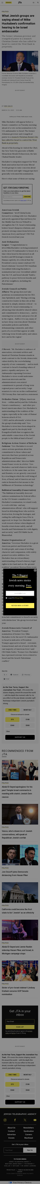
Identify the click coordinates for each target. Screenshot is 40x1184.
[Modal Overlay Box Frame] (20, 592)
